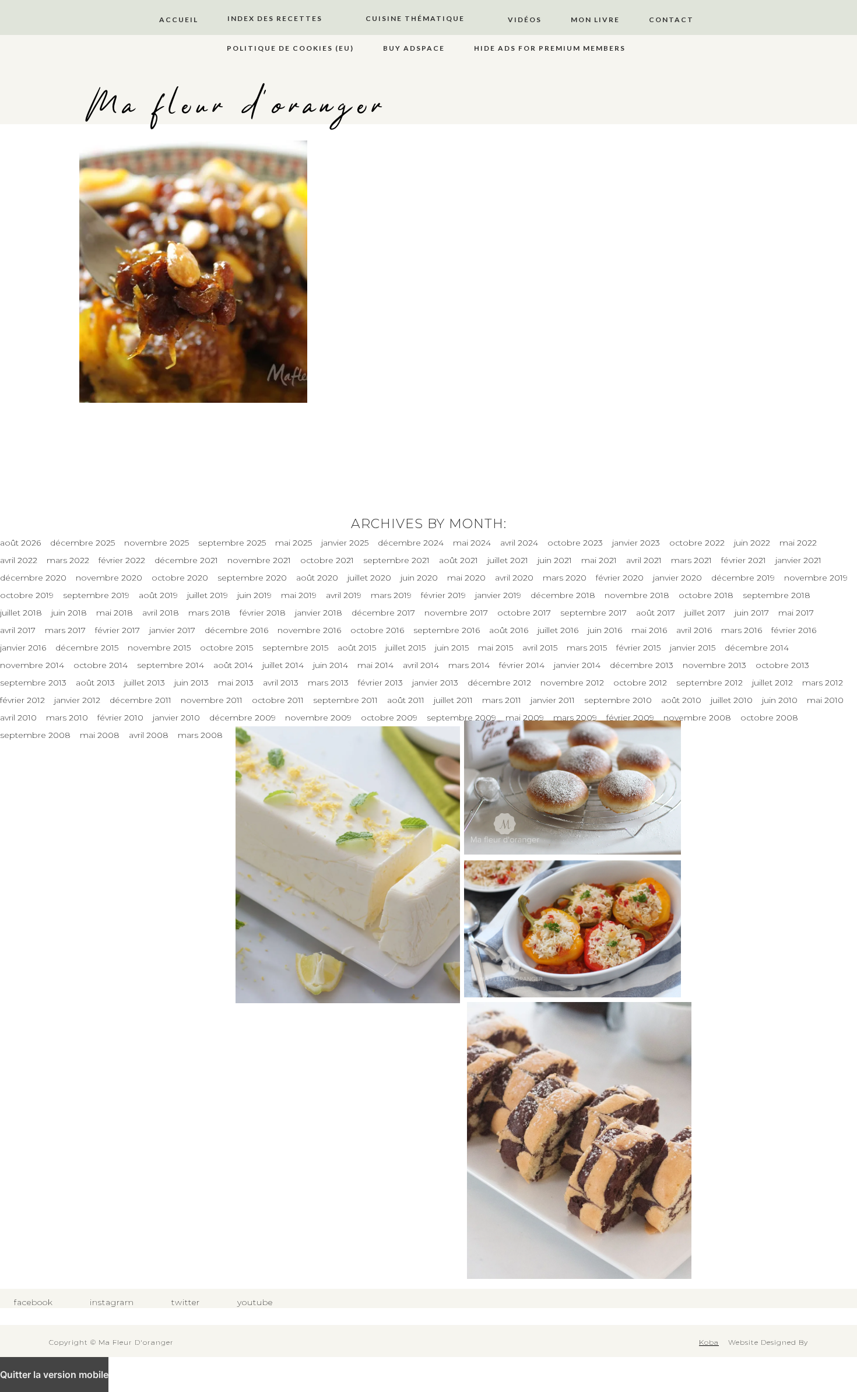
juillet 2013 (144, 682)
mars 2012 (822, 682)
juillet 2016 (558, 630)
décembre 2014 (757, 647)
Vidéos (525, 19)
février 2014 (522, 665)
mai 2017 (796, 612)
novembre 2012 (572, 682)
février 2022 (122, 560)
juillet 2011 (453, 700)
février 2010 (120, 717)
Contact (671, 19)
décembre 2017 (383, 612)
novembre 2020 (109, 577)
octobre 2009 (389, 717)
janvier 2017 (172, 630)
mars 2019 (391, 595)
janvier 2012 (77, 700)
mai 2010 (825, 700)
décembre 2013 (641, 665)
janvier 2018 (318, 612)
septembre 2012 (709, 682)
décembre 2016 (236, 630)
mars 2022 (68, 560)
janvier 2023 (636, 542)
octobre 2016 (377, 630)
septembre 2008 (35, 735)
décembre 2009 (242, 717)
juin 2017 (752, 612)
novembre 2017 (456, 612)
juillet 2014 (283, 665)
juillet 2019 (207, 595)
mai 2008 (100, 735)
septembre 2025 (232, 542)
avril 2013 (280, 682)
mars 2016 (741, 630)
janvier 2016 (23, 647)
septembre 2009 (461, 717)
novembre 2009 (318, 717)
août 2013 (95, 682)
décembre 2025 (82, 542)
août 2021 (458, 560)
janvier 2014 (577, 665)
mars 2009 (575, 717)
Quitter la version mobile (54, 1374)
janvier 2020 (677, 577)
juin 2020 (419, 577)
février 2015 (638, 647)
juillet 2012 (772, 682)
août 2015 (357, 647)
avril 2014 (421, 665)
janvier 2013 (435, 682)
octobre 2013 (782, 665)
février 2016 (793, 630)
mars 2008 (200, 735)
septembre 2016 (446, 630)
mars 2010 (67, 717)
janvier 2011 (553, 700)
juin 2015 (452, 647)
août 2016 (508, 630)
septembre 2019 (96, 595)
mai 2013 (236, 682)
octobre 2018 (706, 595)
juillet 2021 (507, 560)
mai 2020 (466, 577)
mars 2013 (328, 682)
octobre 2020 (180, 577)
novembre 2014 (32, 665)
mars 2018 (209, 612)
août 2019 (158, 595)
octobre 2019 (27, 595)
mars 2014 (469, 665)
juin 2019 (254, 595)
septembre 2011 (345, 700)
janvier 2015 (692, 647)
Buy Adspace (414, 48)
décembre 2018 (563, 595)
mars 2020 (564, 577)
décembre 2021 (186, 560)
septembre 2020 (252, 577)
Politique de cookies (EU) (290, 48)
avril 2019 (343, 595)
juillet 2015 (405, 647)
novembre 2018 (637, 595)
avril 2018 (160, 612)
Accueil (178, 19)
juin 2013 (191, 682)
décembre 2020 (33, 577)
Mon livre (595, 19)
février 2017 (117, 630)
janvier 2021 (798, 560)
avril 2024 (519, 542)
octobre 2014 (100, 665)
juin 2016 (605, 630)
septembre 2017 (593, 612)
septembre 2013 (33, 682)
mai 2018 (114, 612)
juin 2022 (752, 542)
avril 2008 (148, 735)
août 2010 (681, 700)
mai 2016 (649, 630)
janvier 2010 (176, 717)
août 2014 (233, 665)
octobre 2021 (327, 560)
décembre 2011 (140, 700)
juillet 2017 (704, 612)
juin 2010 (780, 700)
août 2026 (20, 542)
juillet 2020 (369, 577)
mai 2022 (798, 542)
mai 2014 (375, 665)
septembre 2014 (170, 665)
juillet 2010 (732, 700)
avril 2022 (18, 560)
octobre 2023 (575, 542)
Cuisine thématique (415, 18)
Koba (709, 1342)
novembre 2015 (159, 647)
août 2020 (317, 577)
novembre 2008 (697, 717)
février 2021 (743, 560)
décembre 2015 (86, 647)
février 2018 (263, 612)
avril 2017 (18, 630)
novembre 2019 (816, 577)
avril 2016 (694, 630)
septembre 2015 (295, 647)
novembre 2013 (714, 665)
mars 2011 (501, 700)
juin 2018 (69, 612)
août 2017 (655, 612)
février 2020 (620, 577)
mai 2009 (524, 717)
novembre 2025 (156, 542)
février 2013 (380, 682)
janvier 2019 (498, 595)
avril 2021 (644, 560)
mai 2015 (495, 647)
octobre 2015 (226, 647)
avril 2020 (514, 577)
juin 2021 (555, 560)
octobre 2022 (697, 542)
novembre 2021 (259, 560)
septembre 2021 (396, 560)
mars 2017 (65, 630)
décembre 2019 (743, 577)
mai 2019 (299, 595)
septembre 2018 (776, 595)
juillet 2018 (21, 612)
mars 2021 (691, 560)
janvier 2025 (344, 542)
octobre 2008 (769, 717)
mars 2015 (587, 647)
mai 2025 (293, 542)
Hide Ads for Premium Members (550, 48)
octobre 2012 (640, 682)
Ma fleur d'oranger (236, 106)
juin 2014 (330, 665)
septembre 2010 (618, 700)
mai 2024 (472, 542)
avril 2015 (539, 647)
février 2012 (22, 700)
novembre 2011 (212, 700)
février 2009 (630, 717)
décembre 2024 (411, 542)
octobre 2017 (524, 612)
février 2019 (443, 595)
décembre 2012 (499, 682)
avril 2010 (18, 717)
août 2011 (405, 700)
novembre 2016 (309, 630)
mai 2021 (599, 560)
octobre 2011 (278, 700)
